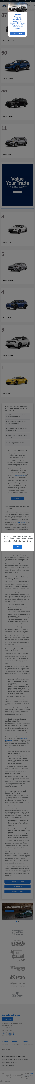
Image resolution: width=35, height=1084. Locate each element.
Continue (17, 546)
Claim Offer (17, 33)
